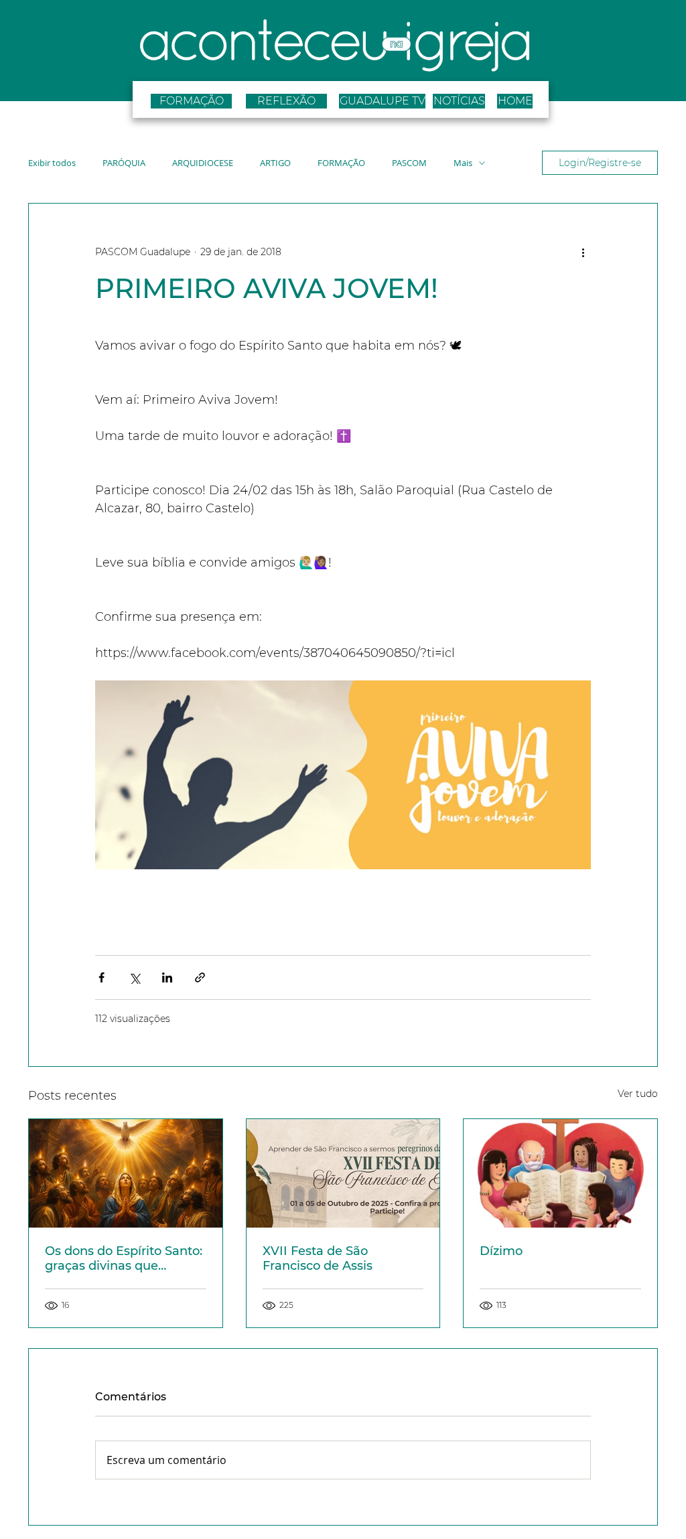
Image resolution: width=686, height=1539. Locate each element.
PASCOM (409, 163)
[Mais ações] (583, 252)
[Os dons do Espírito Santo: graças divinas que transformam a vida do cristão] (125, 1173)
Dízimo (501, 1251)
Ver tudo (638, 1094)
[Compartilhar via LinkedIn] (167, 977)
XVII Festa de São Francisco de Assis (317, 1258)
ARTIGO (275, 163)
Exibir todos (52, 163)
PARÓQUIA (123, 163)
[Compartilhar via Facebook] (101, 977)
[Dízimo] (560, 1173)
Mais (463, 163)
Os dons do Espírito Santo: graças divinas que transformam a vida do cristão (123, 1258)
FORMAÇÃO (341, 163)
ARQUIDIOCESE (202, 163)
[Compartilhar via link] (200, 977)
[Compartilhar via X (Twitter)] (134, 977)
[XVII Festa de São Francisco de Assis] (343, 1173)
